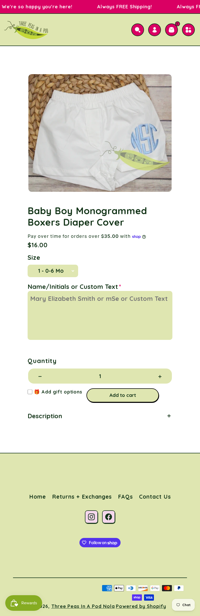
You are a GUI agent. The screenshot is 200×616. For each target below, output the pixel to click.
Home (37, 496)
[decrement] (40, 376)
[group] (100, 133)
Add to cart (122, 395)
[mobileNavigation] (188, 29)
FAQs (125, 496)
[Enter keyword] (137, 29)
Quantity (42, 361)
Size (34, 257)
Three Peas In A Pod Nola (83, 606)
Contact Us (155, 496)
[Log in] (154, 29)
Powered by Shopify (141, 606)
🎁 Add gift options (57, 392)
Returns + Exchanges (82, 496)
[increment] (160, 376)
